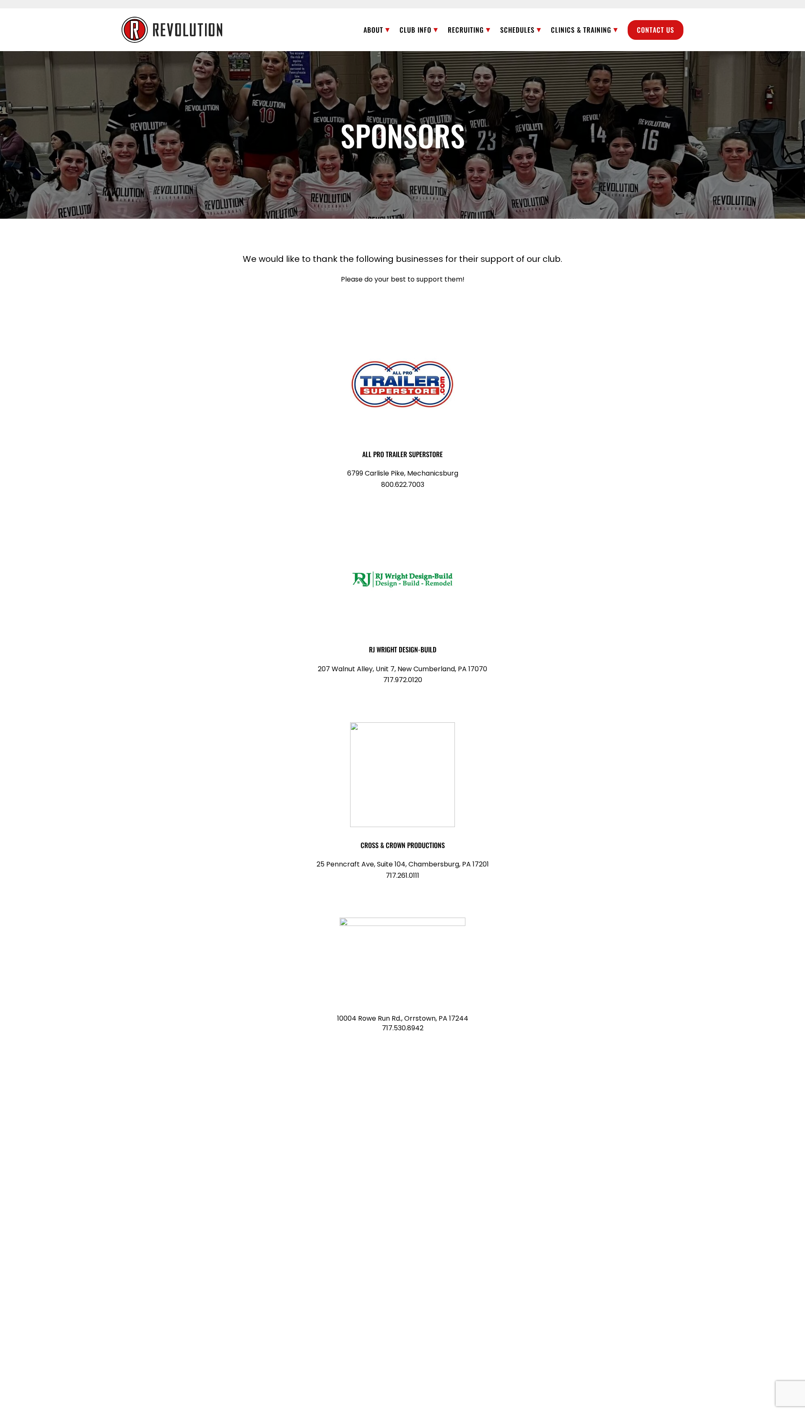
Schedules (517, 30)
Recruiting (466, 30)
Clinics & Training (581, 30)
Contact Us (655, 30)
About (373, 30)
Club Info (415, 30)
